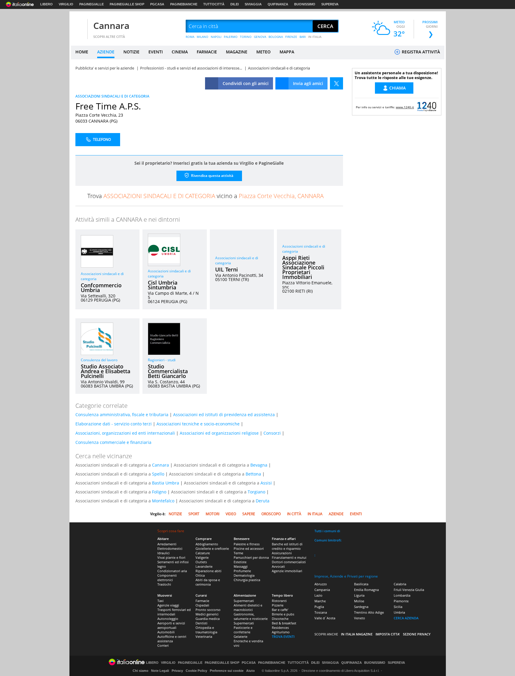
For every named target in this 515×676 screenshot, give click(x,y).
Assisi (266, 483)
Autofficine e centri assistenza (171, 638)
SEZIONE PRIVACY (417, 634)
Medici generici (207, 614)
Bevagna (258, 465)
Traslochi (164, 584)
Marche (320, 601)
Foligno (159, 492)
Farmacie (202, 600)
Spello (158, 474)
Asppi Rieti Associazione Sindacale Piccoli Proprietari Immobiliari (303, 267)
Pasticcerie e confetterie (243, 629)
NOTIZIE (131, 52)
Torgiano (256, 492)
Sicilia (398, 606)
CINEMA (180, 52)
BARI (303, 37)
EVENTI (155, 52)
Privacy (177, 670)
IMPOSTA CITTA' (388, 634)
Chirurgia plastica (247, 580)
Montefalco (163, 501)
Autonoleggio (167, 618)
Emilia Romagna (366, 589)
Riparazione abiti (208, 571)
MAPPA (287, 52)
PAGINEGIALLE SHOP (127, 4)
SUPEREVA (330, 4)
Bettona (253, 474)
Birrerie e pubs (283, 614)
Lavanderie (204, 566)
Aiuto (250, 670)
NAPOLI (216, 37)
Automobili (166, 632)
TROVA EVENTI (283, 636)
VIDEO (231, 513)
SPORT (193, 513)
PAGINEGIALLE (91, 4)
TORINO (246, 37)
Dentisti (201, 623)
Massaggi (241, 566)
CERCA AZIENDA (406, 618)
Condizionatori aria (172, 571)
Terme (238, 553)
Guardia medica (208, 618)
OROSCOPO (271, 513)
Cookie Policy (196, 670)
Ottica (200, 575)
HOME (81, 52)
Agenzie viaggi (168, 605)
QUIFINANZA (278, 4)
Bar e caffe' (280, 609)
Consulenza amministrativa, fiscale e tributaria (121, 414)
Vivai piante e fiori (171, 557)
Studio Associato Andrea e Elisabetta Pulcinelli (105, 371)
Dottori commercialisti (289, 562)
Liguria (359, 595)
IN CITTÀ (294, 513)
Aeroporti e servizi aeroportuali (171, 625)
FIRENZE (291, 37)
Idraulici (163, 553)
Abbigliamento (207, 544)
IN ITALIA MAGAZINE (357, 634)
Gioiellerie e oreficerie (212, 548)
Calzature (203, 553)
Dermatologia (244, 575)
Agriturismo (281, 632)
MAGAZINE (236, 52)
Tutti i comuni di (327, 531)
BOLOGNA (276, 37)
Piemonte (401, 601)
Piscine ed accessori (249, 548)
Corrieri (163, 645)
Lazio (318, 595)
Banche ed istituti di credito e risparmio (287, 546)
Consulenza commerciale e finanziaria (113, 442)
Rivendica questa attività (211, 175)
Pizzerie (277, 605)
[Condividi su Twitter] (336, 83)
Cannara (111, 25)
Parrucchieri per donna (251, 557)
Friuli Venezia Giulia (409, 589)
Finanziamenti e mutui (289, 557)
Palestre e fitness (247, 544)
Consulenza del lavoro (99, 359)
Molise (359, 601)
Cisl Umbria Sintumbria (162, 285)
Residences (280, 627)
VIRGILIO (66, 4)
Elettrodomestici (169, 548)
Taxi (160, 600)
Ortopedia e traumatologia (206, 629)
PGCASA (157, 4)
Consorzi (272, 433)
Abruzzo (320, 584)
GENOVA (260, 37)
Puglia (319, 606)
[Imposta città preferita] (78, 26)
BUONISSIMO (304, 4)
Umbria (399, 612)
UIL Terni (226, 269)
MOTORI (212, 513)
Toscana (320, 612)
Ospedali (202, 605)
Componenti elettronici (167, 577)
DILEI (234, 4)
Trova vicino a (205, 196)
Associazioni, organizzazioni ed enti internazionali (125, 433)
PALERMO (231, 37)
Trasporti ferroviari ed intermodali (174, 611)
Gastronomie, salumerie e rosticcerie (251, 616)
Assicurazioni (282, 553)
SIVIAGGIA (253, 4)
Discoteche (280, 618)
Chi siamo (140, 670)
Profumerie (242, 571)
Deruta (262, 501)
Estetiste (240, 562)
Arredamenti (166, 544)
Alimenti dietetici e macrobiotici (248, 607)
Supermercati (244, 600)
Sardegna (361, 606)
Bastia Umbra (165, 483)
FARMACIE (207, 52)
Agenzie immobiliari (287, 571)
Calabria (400, 584)
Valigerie (202, 557)
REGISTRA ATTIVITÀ (420, 52)
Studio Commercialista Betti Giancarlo (168, 371)
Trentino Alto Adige (369, 612)
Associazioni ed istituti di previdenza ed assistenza (224, 414)
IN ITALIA (315, 37)
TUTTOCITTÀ (213, 4)
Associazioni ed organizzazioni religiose (219, 433)
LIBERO (46, 4)
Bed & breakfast (284, 623)
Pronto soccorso (208, 609)
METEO (263, 52)
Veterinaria (204, 636)
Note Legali (160, 670)
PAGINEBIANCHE (183, 4)
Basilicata (361, 584)
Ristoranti (279, 600)
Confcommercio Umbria (101, 288)
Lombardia (402, 595)
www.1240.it (405, 107)
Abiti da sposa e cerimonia (208, 582)
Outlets (201, 562)
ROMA (190, 37)
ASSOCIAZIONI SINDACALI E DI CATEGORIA (112, 96)
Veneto (359, 618)
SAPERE (248, 513)
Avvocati (278, 566)
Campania (322, 589)
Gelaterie (240, 636)
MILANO (202, 37)
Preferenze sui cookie (226, 670)
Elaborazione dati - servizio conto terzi (113, 424)
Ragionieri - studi (162, 359)
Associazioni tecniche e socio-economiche (198, 424)
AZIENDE (105, 52)
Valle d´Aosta (324, 618)
